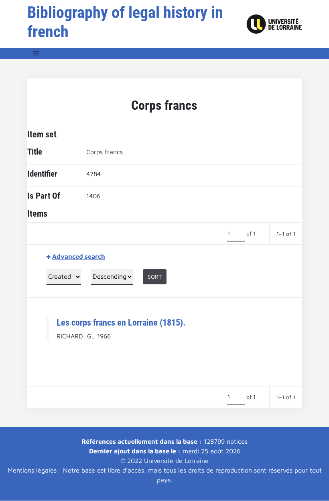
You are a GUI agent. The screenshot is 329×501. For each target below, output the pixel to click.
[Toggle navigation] (36, 53)
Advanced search (78, 256)
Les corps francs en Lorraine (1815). (121, 322)
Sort (155, 276)
